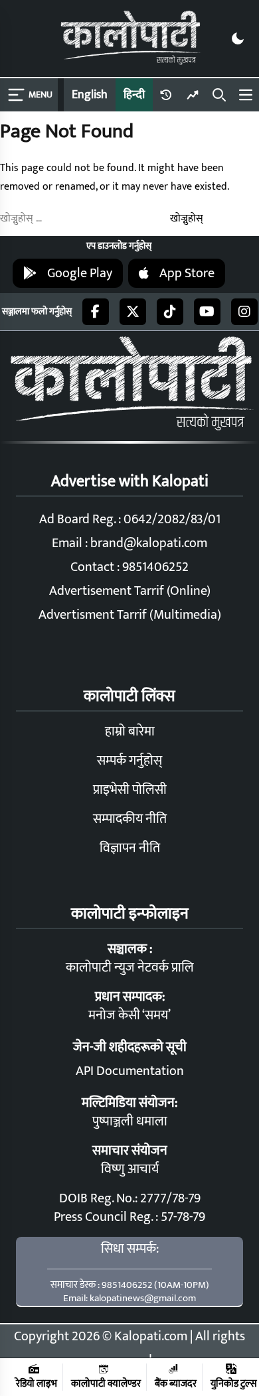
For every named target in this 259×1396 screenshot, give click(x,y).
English (90, 95)
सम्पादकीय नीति (130, 819)
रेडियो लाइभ (36, 1383)
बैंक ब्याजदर (176, 1383)
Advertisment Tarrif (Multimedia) (130, 614)
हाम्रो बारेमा (130, 731)
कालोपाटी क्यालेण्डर (106, 1383)
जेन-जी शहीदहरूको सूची (130, 1047)
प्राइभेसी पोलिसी (130, 790)
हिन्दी (134, 95)
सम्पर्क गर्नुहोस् (129, 760)
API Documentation (130, 1071)
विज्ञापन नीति (130, 848)
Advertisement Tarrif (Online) (130, 591)
